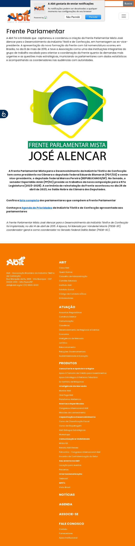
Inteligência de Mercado (71, 338)
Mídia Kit (63, 443)
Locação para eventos (70, 465)
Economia (64, 334)
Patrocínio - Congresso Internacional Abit (79, 452)
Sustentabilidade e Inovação (73, 356)
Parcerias (64, 469)
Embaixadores (66, 298)
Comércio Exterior (67, 316)
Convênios (64, 325)
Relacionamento (67, 347)
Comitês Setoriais (68, 280)
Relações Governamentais (72, 351)
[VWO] (47, 17)
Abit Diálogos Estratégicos (72, 430)
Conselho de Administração (73, 276)
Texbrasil (63, 478)
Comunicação (66, 321)
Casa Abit (64, 267)
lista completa (29, 200)
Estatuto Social (66, 289)
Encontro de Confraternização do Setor (78, 456)
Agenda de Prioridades (36, 208)
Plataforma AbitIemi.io (70, 399)
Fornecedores (66, 533)
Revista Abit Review (68, 447)
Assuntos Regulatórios (70, 312)
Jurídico (63, 342)
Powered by (39, 17)
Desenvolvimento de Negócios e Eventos (79, 329)
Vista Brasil (64, 487)
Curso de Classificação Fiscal (74, 421)
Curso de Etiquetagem (70, 425)
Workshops (64, 434)
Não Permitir (73, 17)
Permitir (93, 17)
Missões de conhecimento (72, 412)
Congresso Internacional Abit (73, 408)
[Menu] (124, 16)
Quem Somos (65, 272)
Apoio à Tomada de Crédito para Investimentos (83, 373)
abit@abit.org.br (14, 285)
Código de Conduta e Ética (72, 293)
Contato (63, 529)
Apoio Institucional (68, 537)
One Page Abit (66, 395)
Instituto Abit (65, 285)
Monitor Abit (65, 390)
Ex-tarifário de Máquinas (71, 381)
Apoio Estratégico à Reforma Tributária (78, 377)
